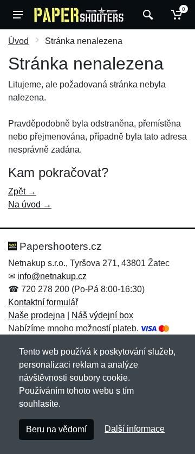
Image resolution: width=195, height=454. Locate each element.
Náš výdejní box (102, 315)
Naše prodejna (36, 315)
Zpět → (22, 191)
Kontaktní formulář (43, 302)
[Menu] (18, 14)
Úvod (18, 41)
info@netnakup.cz (52, 276)
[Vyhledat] (146, 14)
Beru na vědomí (56, 429)
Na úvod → (29, 204)
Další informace (135, 428)
